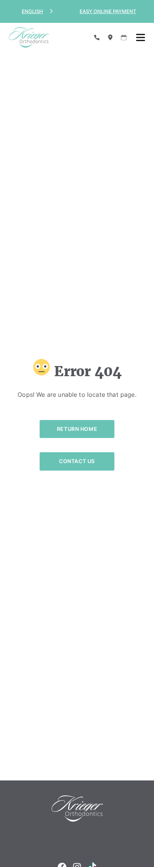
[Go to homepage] (46, 37)
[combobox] (38, 11)
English (32, 11)
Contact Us (77, 461)
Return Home (77, 429)
